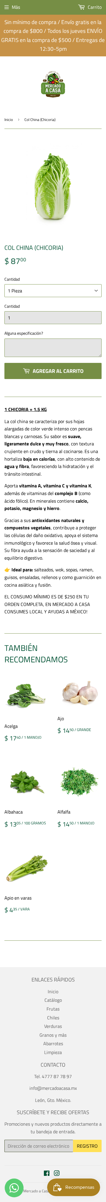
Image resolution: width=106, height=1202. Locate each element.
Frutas (53, 1008)
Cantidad (12, 279)
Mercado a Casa (36, 1191)
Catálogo (53, 1000)
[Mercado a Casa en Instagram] (57, 1173)
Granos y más (53, 1034)
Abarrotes (53, 1043)
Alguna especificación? (23, 333)
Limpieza (53, 1052)
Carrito (94, 7)
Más (16, 7)
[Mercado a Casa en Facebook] (47, 1173)
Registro (87, 1145)
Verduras (53, 1026)
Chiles (53, 1017)
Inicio (8, 119)
